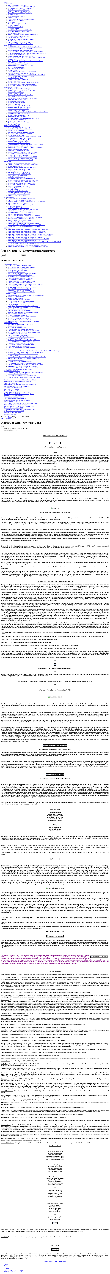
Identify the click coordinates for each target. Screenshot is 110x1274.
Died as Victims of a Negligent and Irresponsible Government (24, 363)
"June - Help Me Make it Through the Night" (20, 13)
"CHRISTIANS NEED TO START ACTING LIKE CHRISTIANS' (26, 58)
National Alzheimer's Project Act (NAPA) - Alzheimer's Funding (25, 364)
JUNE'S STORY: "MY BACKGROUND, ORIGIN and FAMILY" (26, 75)
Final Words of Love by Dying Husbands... (19, 172)
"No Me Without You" (14, 25)
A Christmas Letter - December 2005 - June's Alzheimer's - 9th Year (26, 243)
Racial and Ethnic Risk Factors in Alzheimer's (20, 275)
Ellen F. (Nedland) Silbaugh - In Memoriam (19, 214)
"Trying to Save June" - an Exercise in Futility (20, 146)
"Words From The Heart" (14, 33)
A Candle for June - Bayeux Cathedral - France (20, 211)
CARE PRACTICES (10, 293)
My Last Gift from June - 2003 (12, 412)
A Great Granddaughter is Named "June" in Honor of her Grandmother (27, 53)
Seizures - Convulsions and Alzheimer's (18, 149)
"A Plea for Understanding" (15, 27)
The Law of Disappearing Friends (17, 313)
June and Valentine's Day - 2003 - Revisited (19, 174)
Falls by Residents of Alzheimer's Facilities (19, 310)
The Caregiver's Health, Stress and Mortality (20, 320)
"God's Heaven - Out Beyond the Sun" (18, 10)
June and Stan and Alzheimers (16, 130)
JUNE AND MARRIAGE (11, 87)
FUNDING (7, 349)
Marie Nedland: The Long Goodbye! (18, 203)
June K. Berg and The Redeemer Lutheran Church (21, 84)
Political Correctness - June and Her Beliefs (19, 107)
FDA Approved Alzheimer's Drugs (17, 327)
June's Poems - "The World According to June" (20, 44)
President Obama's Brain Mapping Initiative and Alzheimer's (24, 358)
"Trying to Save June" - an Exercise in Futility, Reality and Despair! (26, 352)
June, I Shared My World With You (17, 96)
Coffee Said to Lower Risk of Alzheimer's (19, 346)
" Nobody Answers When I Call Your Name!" (20, 138)
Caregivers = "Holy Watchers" (16, 20)
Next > (6, 1266)
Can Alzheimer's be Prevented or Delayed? (19, 279)
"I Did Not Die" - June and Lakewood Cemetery (21, 39)
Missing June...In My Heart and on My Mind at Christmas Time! (25, 61)
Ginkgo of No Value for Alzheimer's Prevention (20, 343)
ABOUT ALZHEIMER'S (11, 264)
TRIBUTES (7, 161)
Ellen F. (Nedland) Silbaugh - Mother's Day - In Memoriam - (24, 215)
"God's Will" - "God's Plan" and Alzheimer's (20, 282)
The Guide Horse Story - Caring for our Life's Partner (22, 158)
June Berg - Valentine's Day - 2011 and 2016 (20, 192)
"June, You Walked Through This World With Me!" (22, 167)
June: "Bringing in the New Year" (17, 62)
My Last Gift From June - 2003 (16, 121)
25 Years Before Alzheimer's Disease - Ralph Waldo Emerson (24, 205)
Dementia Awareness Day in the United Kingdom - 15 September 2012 (27, 357)
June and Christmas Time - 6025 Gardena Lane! (21, 56)
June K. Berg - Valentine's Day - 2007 (18, 186)
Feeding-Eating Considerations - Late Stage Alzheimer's (23, 306)
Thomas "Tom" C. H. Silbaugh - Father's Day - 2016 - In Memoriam (26, 201)
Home (5, 2)
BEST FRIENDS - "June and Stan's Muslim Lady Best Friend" (25, 47)
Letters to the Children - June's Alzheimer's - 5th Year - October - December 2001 (30, 235)
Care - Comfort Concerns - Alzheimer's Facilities (21, 303)
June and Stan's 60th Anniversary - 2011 (18, 115)
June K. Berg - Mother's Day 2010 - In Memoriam (21, 183)
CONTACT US (8, 1268)
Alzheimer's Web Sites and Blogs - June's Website (21, 292)
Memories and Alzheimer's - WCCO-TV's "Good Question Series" (26, 147)
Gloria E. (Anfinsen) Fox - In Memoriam (19, 222)
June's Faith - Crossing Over (15, 78)
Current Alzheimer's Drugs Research (17, 333)
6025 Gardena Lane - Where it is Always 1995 (20, 8)
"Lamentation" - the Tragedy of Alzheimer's (19, 268)
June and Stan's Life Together (16, 93)
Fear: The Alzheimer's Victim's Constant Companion (22, 316)
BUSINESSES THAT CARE (12, 371)
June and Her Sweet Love (15, 166)
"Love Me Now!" (12, 17)
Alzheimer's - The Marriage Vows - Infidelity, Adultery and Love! (25, 284)
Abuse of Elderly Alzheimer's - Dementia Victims (21, 286)
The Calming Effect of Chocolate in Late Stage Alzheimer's (24, 340)
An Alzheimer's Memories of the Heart (18, 36)
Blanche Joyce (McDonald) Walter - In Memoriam (21, 198)
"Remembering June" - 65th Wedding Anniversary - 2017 (23, 118)
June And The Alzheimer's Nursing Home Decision (21, 153)
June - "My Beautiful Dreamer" (16, 67)
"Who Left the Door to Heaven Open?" (18, 54)
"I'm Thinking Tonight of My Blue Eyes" (19, 106)
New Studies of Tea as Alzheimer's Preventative (21, 337)
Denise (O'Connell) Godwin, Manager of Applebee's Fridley (24, 377)
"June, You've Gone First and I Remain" (18, 41)
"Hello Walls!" (12, 22)
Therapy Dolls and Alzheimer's (16, 296)
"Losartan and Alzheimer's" (15, 326)
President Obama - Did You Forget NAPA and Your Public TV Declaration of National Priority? (34, 350)
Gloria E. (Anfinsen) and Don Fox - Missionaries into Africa (24, 223)
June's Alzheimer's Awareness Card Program (20, 369)
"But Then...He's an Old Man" (16, 135)
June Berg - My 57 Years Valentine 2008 (19, 188)
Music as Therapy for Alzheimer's (17, 309)
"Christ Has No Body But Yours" (17, 16)
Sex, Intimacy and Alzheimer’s (16, 298)
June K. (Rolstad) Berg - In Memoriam (18, 208)
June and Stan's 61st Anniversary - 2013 (18, 110)
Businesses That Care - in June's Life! (18, 374)
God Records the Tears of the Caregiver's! (19, 299)
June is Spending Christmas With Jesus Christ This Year (23, 209)
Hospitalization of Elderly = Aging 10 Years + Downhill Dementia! (26, 295)
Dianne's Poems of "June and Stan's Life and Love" (22, 19)
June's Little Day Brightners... (16, 101)
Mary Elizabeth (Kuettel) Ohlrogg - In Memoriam (21, 218)
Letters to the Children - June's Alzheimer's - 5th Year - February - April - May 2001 (30, 234)
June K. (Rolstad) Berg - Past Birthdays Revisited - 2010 (23, 180)
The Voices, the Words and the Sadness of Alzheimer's (22, 287)
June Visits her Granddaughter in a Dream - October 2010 (23, 82)
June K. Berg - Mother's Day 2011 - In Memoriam (21, 184)
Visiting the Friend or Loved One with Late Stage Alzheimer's (24, 307)
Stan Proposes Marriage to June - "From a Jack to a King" (20, 380)
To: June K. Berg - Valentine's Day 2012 (19, 194)
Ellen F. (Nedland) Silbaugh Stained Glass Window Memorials (25, 217)
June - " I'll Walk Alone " (14, 104)
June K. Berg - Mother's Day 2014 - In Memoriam (21, 169)
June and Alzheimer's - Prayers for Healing (19, 143)
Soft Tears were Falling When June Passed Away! (21, 6)
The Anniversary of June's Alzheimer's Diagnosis (21, 132)
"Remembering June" (13, 189)
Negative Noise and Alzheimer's (16, 304)
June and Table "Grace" (14, 81)
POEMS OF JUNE (9, 3)
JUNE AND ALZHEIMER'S (12, 126)
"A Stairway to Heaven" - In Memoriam (18, 31)
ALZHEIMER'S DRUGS (11, 323)
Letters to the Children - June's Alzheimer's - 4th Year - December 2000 (27, 232)
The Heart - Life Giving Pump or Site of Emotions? (21, 267)
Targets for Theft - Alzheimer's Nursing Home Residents (23, 312)
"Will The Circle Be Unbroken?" (16, 68)
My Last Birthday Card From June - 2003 (19, 123)
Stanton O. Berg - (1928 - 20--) (16, 92)
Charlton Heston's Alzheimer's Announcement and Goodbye (24, 226)
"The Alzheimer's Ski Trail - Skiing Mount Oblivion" (22, 273)
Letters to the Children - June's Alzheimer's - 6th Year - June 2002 (25, 237)
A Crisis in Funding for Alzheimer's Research (20, 361)
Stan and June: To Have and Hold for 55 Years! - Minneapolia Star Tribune (28, 112)
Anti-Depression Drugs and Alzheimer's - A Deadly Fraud (23, 330)
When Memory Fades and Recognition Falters (20, 50)
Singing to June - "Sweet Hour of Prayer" (19, 141)
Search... (3, 255)
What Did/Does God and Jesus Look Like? (19, 127)
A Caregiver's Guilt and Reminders (17, 315)
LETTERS (7, 228)
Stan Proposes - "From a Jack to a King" (19, 88)
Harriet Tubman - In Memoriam (16, 272)
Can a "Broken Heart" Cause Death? (18, 270)
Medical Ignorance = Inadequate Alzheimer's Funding (22, 366)
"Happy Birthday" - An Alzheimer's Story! (19, 289)
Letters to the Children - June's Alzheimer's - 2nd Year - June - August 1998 (28, 229)
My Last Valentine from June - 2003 (14, 411)
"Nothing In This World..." (15, 28)
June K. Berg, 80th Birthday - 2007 (17, 175)
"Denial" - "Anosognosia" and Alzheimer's (19, 318)
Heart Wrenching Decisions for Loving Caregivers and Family (24, 136)
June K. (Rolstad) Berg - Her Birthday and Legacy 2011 (23, 181)
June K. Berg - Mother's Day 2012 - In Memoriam (21, 170)
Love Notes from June (10, 414)
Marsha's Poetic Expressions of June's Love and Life (22, 163)
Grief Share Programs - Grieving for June (19, 42)
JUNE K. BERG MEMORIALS (13, 1272)
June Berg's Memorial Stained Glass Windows (20, 212)
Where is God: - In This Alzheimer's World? (19, 265)
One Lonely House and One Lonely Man (19, 140)
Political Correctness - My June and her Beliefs (17, 400)
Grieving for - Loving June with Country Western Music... (23, 164)
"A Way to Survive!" (13, 14)
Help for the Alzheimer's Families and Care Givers (21, 301)
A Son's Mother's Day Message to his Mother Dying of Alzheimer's (26, 144)
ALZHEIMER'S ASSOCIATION (13, 1270)
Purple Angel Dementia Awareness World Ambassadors (23, 354)
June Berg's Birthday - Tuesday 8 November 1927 (21, 178)
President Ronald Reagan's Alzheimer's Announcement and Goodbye (26, 225)
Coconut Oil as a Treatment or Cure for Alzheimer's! (22, 347)
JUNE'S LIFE (8, 45)
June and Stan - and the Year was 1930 (18, 109)
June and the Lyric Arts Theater (16, 102)
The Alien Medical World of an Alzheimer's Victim (21, 290)
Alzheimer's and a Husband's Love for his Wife (20, 160)
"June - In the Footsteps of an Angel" (18, 5)
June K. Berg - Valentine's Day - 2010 (18, 191)
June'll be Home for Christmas (16, 59)
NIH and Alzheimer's (13, 355)
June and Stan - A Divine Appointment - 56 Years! (21, 90)
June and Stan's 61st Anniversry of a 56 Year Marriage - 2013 (20, 384)
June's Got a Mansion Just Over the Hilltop (19, 11)
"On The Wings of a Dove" (15, 37)
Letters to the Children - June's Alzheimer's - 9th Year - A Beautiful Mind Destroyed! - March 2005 (34, 242)
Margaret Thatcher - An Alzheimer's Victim (19, 220)
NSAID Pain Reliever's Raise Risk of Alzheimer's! (21, 341)
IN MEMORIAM (9, 197)
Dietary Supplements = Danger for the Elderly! (20, 324)
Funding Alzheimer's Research (16, 360)
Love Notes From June (14, 124)
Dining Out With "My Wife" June (17, 99)
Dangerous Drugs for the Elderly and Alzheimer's (21, 329)
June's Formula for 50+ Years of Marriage (19, 113)
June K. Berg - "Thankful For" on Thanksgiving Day (22, 85)
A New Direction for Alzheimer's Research (19, 335)
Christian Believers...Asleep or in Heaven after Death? (22, 71)
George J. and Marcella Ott (15, 206)
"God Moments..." (13, 70)
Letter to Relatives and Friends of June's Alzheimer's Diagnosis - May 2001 (28, 246)
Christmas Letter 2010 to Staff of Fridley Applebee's (22, 375)
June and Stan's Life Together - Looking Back (16, 386)
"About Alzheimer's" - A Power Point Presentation (21, 276)
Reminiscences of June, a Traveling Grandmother (21, 76)
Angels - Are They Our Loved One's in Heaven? (21, 200)
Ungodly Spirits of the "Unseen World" (18, 79)
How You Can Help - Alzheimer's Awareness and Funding (23, 368)
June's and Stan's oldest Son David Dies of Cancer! (21, 73)
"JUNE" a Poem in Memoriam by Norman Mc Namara (23, 34)
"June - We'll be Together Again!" (17, 23)
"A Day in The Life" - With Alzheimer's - (19, 155)
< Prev (6, 1264)
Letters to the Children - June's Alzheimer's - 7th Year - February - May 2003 (28, 239)
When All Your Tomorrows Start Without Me (20, 30)
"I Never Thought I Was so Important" (18, 195)
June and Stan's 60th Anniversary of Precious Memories (19, 406)
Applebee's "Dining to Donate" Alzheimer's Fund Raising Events (25, 372)
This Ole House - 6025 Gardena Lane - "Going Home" (23, 98)
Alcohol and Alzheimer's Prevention (17, 338)
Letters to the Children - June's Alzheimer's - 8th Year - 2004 (24, 240)
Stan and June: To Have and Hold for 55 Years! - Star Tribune (21, 403)
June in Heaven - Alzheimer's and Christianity (20, 129)
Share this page (9, 418)
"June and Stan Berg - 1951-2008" (17, 116)
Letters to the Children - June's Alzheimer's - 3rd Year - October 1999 (26, 231)
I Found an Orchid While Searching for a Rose (20, 95)
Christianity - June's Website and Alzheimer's (20, 48)
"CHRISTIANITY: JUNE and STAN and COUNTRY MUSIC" (25, 51)
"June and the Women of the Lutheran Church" (20, 65)
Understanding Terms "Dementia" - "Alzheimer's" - (22, 278)
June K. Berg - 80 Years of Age (16, 177)
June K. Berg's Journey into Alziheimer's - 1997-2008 (22, 152)
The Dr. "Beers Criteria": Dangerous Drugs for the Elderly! (24, 332)
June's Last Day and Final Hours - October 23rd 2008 (22, 157)
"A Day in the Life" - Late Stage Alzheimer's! (20, 133)
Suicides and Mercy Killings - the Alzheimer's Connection (23, 321)
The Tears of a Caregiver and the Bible (18, 150)
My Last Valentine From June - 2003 (18, 119)
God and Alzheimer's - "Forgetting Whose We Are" (21, 281)
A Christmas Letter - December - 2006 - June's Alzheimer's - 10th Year (27, 245)
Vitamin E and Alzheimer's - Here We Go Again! (21, 344)
